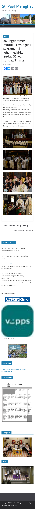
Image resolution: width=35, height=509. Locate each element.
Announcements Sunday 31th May (16, 226)
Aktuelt (6, 36)
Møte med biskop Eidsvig (22, 230)
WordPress (13, 505)
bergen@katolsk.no (12, 264)
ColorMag (4, 505)
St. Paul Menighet (17, 6)
